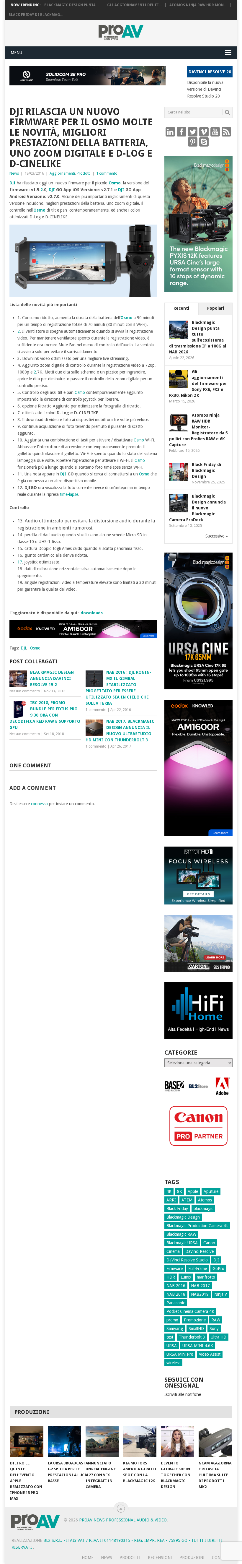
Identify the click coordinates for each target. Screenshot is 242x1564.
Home (88, 1557)
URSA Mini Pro (179, 1354)
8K (179, 1191)
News (14, 173)
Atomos (205, 1200)
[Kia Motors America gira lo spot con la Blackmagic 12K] (139, 1441)
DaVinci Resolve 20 (210, 71)
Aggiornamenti (62, 173)
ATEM (187, 1200)
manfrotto (206, 1277)
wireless (173, 1362)
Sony (214, 1328)
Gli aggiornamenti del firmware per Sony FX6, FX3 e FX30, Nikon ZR (198, 383)
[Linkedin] (170, 131)
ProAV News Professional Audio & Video (123, 1520)
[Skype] (204, 141)
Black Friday (177, 1208)
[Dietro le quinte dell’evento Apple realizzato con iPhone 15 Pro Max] (26, 1441)
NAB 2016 (175, 1285)
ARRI (171, 1200)
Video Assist (209, 1354)
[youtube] (215, 131)
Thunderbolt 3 (192, 1337)
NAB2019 (200, 1294)
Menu (16, 52)
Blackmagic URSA (182, 1242)
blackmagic (203, 1208)
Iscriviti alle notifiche (182, 1394)
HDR (170, 1277)
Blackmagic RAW (181, 1234)
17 (19, 562)
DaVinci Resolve (199, 1251)
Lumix (186, 1277)
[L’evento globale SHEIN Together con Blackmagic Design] (177, 1441)
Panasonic (175, 1302)
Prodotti (84, 173)
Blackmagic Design (183, 1217)
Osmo (115, 183)
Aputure (211, 1191)
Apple (193, 1191)
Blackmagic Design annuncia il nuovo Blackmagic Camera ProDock (197, 508)
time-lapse (69, 494)
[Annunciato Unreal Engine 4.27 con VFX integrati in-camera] (102, 1441)
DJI (12, 183)
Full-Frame (197, 1268)
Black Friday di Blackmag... (36, 15)
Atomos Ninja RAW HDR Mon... (197, 5)
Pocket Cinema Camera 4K (190, 1311)
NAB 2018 (175, 1294)
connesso (39, 803)
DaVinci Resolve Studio (187, 1260)
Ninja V (220, 1294)
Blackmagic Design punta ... (71, 5)
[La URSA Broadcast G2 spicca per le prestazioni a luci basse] (64, 1441)
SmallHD (196, 1328)
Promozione (195, 1320)
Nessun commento (24, 691)
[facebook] (181, 131)
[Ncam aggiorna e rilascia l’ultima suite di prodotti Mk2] (215, 1441)
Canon (209, 1242)
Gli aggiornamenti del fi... (134, 5)
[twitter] (193, 131)
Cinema (173, 1251)
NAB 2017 (200, 1285)
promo (172, 1320)
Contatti (222, 1557)
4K (168, 1191)
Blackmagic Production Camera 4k (197, 1225)
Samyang (174, 1328)
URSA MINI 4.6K (197, 1345)
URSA (171, 1345)
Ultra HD (218, 1337)
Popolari (215, 308)
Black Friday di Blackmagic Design (206, 470)
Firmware (174, 1268)
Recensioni (160, 1557)
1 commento (106, 173)
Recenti (181, 308)
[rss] (226, 131)
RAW (215, 1320)
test (169, 1337)
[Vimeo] (204, 131)
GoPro (218, 1268)
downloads (92, 612)
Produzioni (192, 1557)
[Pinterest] (193, 141)
